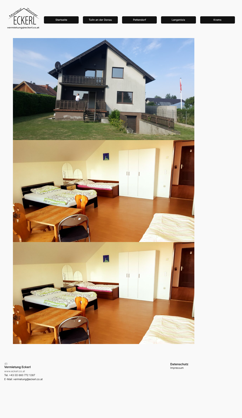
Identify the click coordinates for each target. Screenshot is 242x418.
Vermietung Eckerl (17, 367)
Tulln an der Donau (100, 19)
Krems (217, 19)
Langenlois (178, 19)
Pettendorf (139, 19)
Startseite (61, 19)
